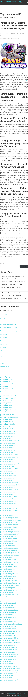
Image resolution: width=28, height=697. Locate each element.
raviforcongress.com (10, 1)
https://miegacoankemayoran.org (9, 461)
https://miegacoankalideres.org (8, 473)
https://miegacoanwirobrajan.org (9, 508)
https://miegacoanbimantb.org (8, 536)
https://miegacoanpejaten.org (8, 652)
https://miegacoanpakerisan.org (8, 590)
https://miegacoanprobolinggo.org (9, 637)
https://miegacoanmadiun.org (8, 592)
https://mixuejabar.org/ (6, 426)
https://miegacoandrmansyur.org (9, 594)
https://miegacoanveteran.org (8, 612)
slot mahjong (3, 360)
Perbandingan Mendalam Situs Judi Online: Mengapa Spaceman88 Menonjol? (13, 26)
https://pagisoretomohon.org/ (8, 397)
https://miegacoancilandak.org (8, 659)
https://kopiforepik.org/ (6, 405)
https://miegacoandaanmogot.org (9, 647)
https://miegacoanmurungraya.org (9, 534)
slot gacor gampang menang (8, 324)
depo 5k (2, 318)
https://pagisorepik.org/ (6, 388)
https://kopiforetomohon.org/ (8, 409)
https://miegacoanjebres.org (7, 616)
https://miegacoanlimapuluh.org (8, 580)
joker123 (2, 356)
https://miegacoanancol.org (7, 587)
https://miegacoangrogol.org (8, 471)
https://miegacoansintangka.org (8, 527)
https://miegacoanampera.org (8, 456)
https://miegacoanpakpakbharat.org (9, 575)
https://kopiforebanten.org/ (7, 376)
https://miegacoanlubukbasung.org (9, 484)
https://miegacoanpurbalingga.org (9, 621)
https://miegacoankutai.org (7, 569)
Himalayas (23, 693)
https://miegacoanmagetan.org (8, 543)
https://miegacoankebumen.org (8, 640)
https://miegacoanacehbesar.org (9, 548)
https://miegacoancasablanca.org (9, 658)
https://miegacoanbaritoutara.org (9, 564)
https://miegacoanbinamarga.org (9, 457)
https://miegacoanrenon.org (7, 436)
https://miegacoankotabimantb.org (9, 463)
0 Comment (21, 33)
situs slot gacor (4, 366)
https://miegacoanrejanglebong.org (9, 555)
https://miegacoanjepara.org (7, 630)
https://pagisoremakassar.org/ (8, 390)
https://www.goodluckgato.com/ (8, 327)
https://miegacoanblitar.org (7, 635)
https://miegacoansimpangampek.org (10, 561)
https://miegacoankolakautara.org (9, 482)
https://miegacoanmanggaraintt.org (9, 540)
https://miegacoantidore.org (7, 447)
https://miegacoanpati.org (7, 673)
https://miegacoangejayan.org (8, 433)
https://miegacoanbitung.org (7, 663)
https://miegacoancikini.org (7, 466)
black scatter (3, 341)
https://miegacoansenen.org (7, 459)
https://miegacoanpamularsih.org (9, 610)
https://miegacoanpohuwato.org (8, 519)
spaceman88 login (16, 38)
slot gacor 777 (4, 337)
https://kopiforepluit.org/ (6, 407)
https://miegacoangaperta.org (8, 506)
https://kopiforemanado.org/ (7, 424)
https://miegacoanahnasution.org (9, 431)
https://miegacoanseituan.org (8, 605)
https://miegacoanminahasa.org (8, 496)
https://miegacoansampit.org (8, 628)
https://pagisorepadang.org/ (7, 400)
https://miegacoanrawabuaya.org (9, 468)
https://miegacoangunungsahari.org (9, 585)
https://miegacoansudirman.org (8, 649)
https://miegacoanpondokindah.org (9, 470)
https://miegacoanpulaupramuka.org (9, 440)
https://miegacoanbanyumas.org (9, 522)
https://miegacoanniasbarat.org (8, 541)
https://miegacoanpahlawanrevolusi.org (10, 589)
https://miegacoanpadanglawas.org (9, 623)
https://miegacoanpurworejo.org (8, 566)
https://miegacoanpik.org (7, 478)
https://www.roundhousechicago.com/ (10, 331)
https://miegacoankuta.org (7, 619)
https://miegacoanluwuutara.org (8, 550)
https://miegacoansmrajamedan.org (9, 596)
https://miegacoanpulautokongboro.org (10, 520)
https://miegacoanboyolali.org (8, 626)
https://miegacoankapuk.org (7, 651)
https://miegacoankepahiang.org (9, 665)
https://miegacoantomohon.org (8, 661)
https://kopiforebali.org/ (6, 421)
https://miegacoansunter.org (7, 645)
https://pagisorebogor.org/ (7, 414)
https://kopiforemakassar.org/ (8, 411)
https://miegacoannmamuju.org (8, 538)
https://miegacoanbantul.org (7, 675)
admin (13, 33)
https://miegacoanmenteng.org (8, 477)
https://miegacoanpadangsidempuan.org (11, 624)
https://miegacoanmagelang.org (8, 607)
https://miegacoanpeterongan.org (9, 609)
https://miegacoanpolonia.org (8, 603)
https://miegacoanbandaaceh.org (9, 654)
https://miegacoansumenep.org (8, 672)
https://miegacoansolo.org (7, 614)
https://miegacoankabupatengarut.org (10, 631)
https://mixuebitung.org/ (6, 383)
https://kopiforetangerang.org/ (8, 386)
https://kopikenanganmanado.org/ (9, 417)
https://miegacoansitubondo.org (8, 666)
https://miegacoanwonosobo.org (9, 454)
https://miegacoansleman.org (8, 499)
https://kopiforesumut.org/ (7, 379)
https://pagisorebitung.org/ (7, 398)
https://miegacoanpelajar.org (8, 617)
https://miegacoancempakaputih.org (10, 583)
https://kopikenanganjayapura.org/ (9, 385)
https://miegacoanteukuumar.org (9, 679)
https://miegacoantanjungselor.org (9, 489)
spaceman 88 (9, 38)
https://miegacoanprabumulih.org (9, 442)
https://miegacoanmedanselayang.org (10, 505)
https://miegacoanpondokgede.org (9, 475)
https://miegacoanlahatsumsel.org (9, 670)
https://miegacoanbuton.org (7, 554)
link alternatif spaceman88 (19, 36)
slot (3, 36)
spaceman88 (23, 81)
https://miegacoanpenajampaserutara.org (11, 487)
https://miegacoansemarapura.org (9, 638)
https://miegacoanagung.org (7, 445)
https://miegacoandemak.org (8, 576)
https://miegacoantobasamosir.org (9, 552)
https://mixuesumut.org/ (6, 428)
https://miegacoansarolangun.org (9, 578)
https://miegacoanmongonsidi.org (9, 503)
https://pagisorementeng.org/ (8, 395)
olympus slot (3, 334)
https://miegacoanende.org (7, 443)
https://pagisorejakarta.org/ (7, 392)
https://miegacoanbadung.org (8, 545)
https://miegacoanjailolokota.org (8, 571)
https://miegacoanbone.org (7, 644)
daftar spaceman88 (10, 36)
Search (2, 263)
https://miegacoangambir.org (8, 656)
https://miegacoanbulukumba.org (9, 524)
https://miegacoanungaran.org (8, 633)
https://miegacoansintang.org (8, 438)
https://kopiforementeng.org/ (8, 404)
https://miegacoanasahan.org (8, 557)
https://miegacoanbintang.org (8, 526)
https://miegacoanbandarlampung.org (10, 491)
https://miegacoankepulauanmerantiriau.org (11, 531)
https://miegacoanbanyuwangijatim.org (10, 668)
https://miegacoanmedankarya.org (9, 602)
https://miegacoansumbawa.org (8, 568)
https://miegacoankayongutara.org (9, 517)
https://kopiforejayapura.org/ (7, 381)
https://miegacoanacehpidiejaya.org (9, 573)
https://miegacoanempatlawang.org (9, 559)
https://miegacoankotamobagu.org (9, 533)
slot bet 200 (3, 315)
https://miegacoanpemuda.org (8, 435)
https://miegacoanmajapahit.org (8, 512)
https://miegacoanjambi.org (7, 492)
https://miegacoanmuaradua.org (8, 485)
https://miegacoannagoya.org (8, 501)
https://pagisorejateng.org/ (7, 402)
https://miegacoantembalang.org (9, 510)
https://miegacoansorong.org (8, 494)
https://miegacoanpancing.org (8, 680)
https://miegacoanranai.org (7, 450)
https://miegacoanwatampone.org (9, 562)
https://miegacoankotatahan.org (8, 452)
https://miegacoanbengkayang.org (9, 582)
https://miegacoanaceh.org (7, 449)
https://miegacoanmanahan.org (8, 515)
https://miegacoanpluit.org (7, 480)
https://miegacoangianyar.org (8, 498)
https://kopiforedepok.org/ (7, 419)
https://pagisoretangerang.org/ (8, 416)
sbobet (2, 363)
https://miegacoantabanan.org (8, 547)
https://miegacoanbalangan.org (8, 677)
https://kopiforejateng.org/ (7, 378)
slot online (3, 347)
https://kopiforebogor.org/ (7, 423)
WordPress (19, 695)
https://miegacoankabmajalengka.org (10, 642)
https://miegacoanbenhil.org (7, 464)
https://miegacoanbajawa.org (8, 529)
